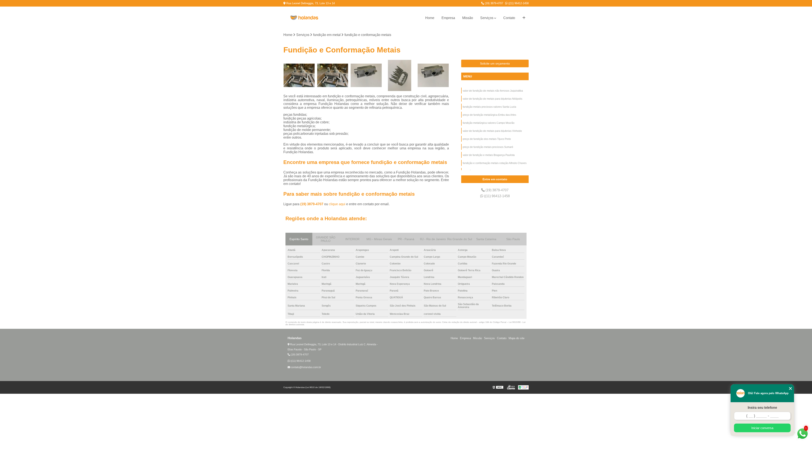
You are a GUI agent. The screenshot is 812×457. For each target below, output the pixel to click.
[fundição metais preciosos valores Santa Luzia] (366, 75)
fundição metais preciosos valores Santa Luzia (489, 106)
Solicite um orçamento (495, 63)
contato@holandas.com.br (305, 367)
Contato (509, 18)
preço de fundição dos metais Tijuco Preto (487, 139)
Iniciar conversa (762, 428)
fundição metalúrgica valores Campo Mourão (488, 122)
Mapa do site (516, 338)
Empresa (448, 18)
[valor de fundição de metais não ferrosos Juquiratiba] (299, 75)
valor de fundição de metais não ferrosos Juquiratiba (493, 90)
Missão (467, 18)
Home (429, 18)
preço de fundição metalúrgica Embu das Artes (489, 114)
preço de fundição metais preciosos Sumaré (488, 147)
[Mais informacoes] (524, 18)
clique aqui (337, 204)
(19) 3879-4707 (493, 3)
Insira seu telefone (762, 407)
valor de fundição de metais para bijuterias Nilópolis (493, 98)
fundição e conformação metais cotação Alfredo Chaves (495, 163)
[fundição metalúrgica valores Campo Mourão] (433, 75)
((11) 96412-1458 (518, 3)
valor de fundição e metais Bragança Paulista (489, 155)
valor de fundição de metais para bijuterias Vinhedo (492, 130)
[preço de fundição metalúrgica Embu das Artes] (400, 75)
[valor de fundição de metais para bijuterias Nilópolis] (332, 75)
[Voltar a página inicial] (304, 18)
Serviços (486, 18)
